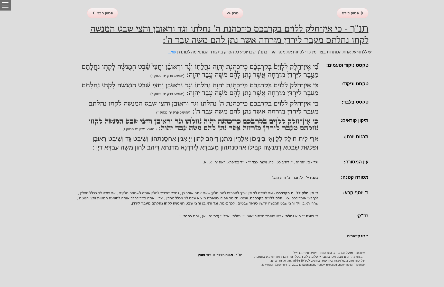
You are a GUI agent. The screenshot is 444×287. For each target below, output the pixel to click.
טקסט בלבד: (355, 102)
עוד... (172, 52)
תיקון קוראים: (354, 120)
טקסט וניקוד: (354, 83)
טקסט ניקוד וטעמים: (347, 65)
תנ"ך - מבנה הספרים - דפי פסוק (220, 255)
